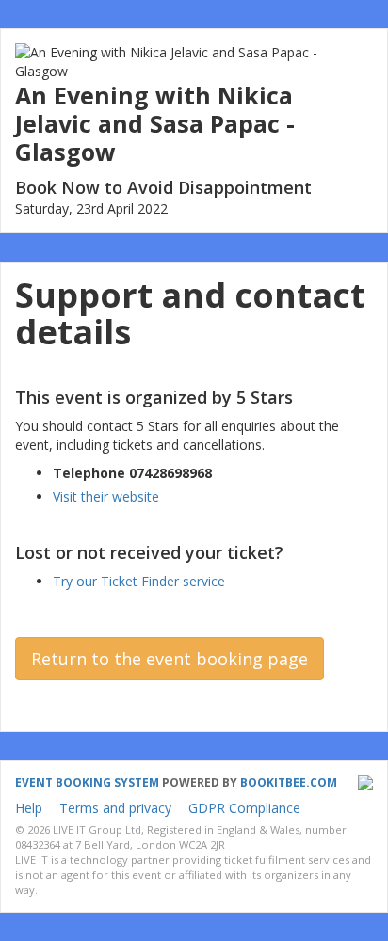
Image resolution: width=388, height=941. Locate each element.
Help (28, 808)
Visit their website (106, 496)
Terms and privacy (115, 808)
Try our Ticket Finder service (139, 581)
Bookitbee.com (288, 782)
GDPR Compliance (244, 808)
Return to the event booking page (169, 658)
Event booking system (87, 782)
